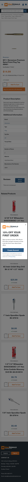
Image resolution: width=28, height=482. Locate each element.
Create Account (13, 250)
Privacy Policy (12, 256)
